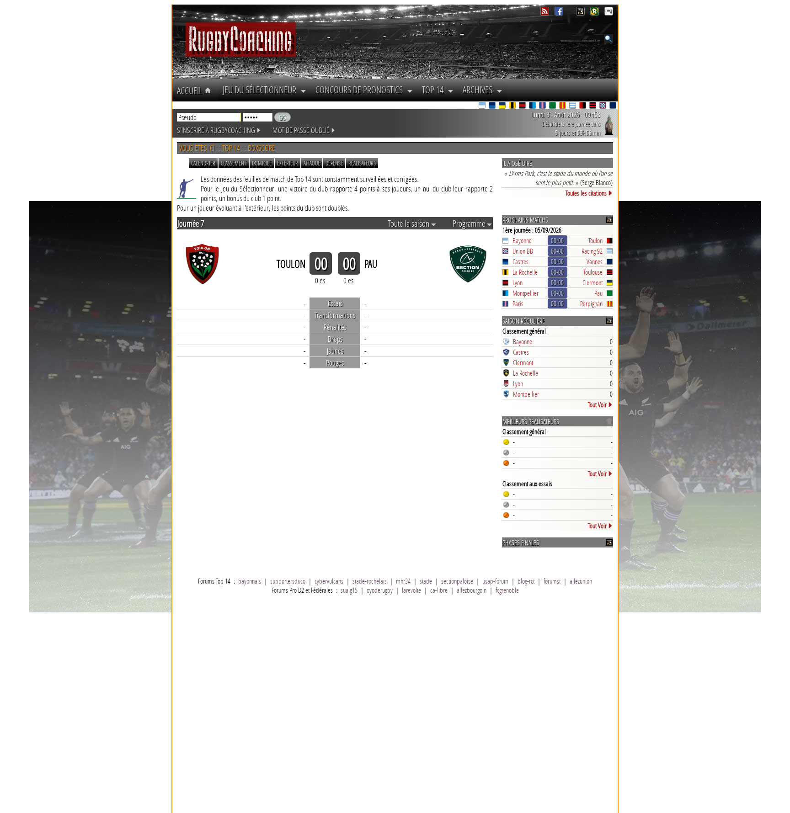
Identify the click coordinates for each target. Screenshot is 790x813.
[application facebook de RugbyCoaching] (560, 13)
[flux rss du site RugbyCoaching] (545, 13)
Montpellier (525, 293)
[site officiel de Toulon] (583, 106)
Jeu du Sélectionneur (261, 89)
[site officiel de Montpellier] (533, 106)
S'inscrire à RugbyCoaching (216, 130)
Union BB (522, 250)
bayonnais (249, 580)
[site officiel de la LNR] (581, 13)
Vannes (595, 261)
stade (426, 580)
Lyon (517, 282)
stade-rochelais (369, 580)
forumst (552, 580)
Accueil (190, 90)
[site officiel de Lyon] (523, 106)
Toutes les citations (586, 192)
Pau (598, 293)
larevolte (411, 590)
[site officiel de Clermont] (503, 106)
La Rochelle (525, 271)
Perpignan (591, 303)
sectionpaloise (457, 580)
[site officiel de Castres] (493, 106)
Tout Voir (597, 404)
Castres (520, 261)
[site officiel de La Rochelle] (513, 106)
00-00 (557, 240)
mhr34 (403, 580)
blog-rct (526, 580)
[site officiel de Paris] (543, 106)
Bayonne (522, 240)
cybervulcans (329, 580)
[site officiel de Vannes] (613, 106)
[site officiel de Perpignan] (563, 106)
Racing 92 (592, 250)
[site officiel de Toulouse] (593, 106)
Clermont (592, 282)
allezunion (581, 580)
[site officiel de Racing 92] (573, 106)
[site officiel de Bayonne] (483, 106)
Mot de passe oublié (301, 130)
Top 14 (435, 89)
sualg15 (349, 590)
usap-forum (495, 580)
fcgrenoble (507, 590)
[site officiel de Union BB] (603, 106)
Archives (479, 89)
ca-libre (439, 590)
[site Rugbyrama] (595, 13)
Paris (517, 303)
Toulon (595, 240)
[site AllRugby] (608, 13)
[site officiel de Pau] (553, 106)
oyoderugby (380, 590)
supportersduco (287, 580)
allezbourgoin (471, 590)
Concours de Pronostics (361, 89)
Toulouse (593, 271)
